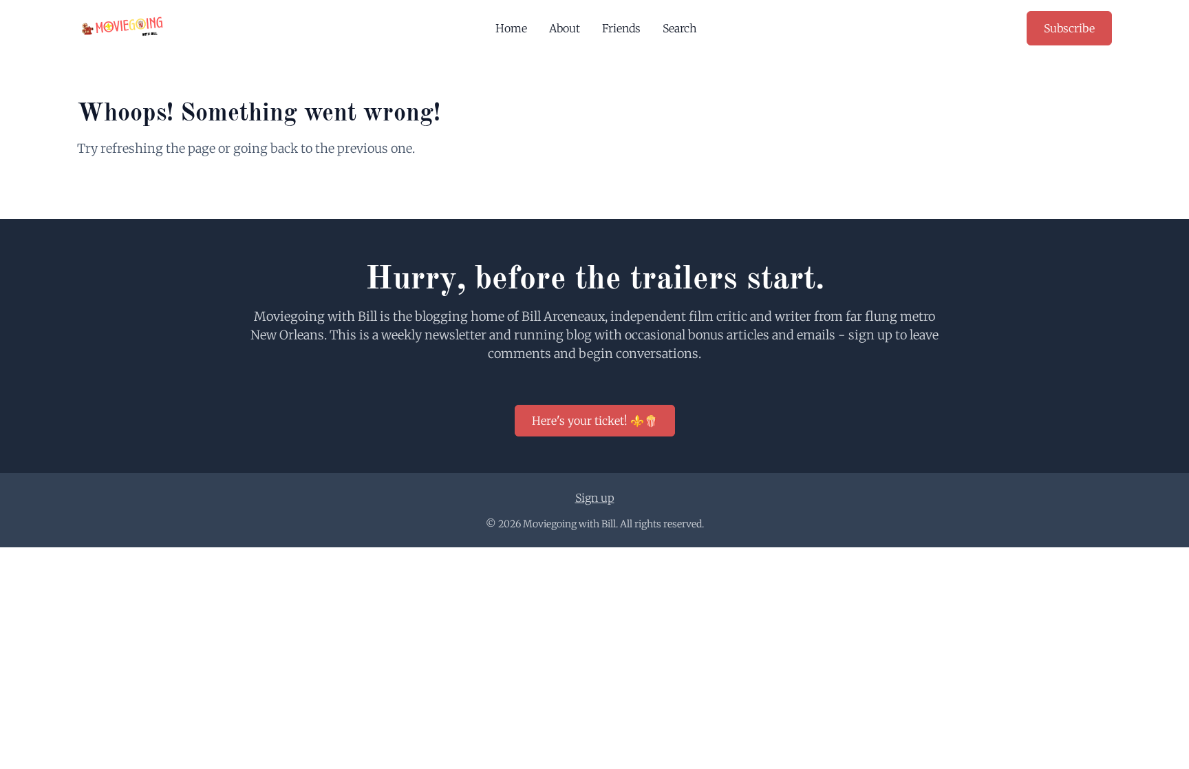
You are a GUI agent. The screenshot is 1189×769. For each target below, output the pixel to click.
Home (511, 28)
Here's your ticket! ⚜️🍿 (595, 421)
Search (680, 28)
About (564, 28)
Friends (621, 28)
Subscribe (1069, 28)
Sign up (594, 498)
